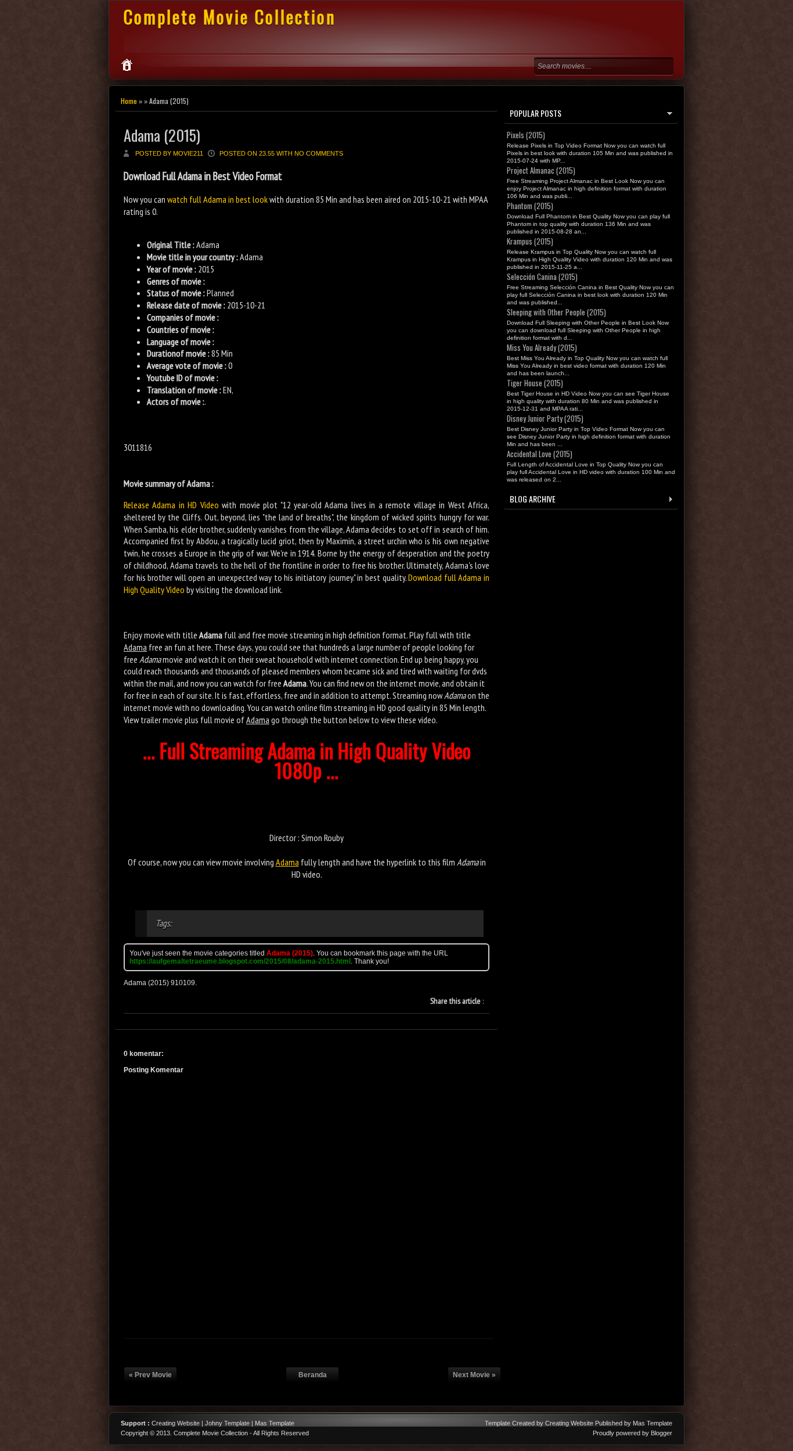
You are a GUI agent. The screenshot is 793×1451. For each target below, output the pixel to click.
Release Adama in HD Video (171, 505)
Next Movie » (474, 1375)
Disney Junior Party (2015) (545, 418)
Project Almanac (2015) (541, 170)
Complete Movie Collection (230, 16)
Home (129, 101)
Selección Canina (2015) (542, 276)
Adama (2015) (162, 135)
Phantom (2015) (530, 205)
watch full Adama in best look (217, 199)
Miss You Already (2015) (542, 347)
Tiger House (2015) (535, 383)
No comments (318, 153)
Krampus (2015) (530, 241)
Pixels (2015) (526, 135)
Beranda (312, 1375)
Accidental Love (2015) (539, 453)
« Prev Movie (150, 1375)
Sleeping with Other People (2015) (556, 312)
